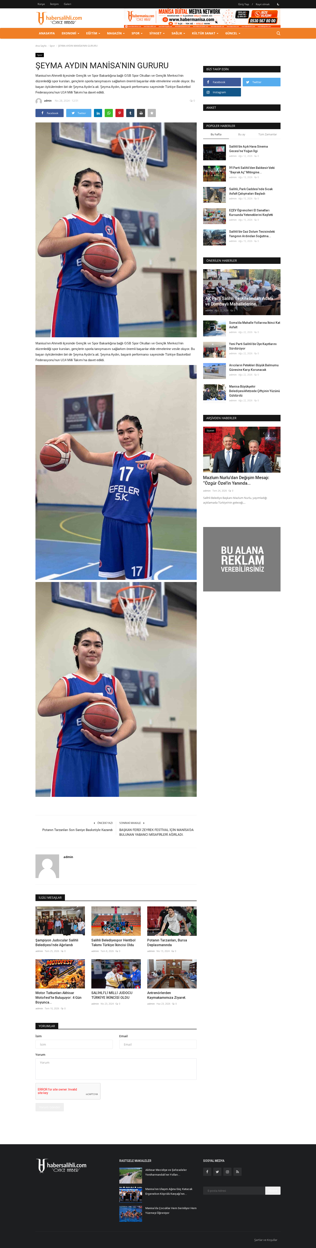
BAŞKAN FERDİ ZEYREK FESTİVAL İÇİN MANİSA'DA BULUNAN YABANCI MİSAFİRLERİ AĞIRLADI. (156, 832)
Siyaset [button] (156, 33)
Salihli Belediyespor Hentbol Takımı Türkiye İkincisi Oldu (113, 942)
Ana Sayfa (40, 45)
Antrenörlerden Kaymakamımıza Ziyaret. (166, 995)
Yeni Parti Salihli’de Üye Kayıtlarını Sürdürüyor (253, 346)
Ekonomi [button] (69, 33)
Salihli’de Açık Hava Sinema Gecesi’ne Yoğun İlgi (248, 149)
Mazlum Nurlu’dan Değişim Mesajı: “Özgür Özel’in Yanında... (236, 480)
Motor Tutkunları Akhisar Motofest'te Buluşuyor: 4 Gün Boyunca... (58, 997)
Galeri (67, 4)
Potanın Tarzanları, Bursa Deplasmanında (167, 942)
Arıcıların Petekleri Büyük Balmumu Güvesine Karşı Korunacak (254, 367)
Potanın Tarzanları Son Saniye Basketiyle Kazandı (77, 830)
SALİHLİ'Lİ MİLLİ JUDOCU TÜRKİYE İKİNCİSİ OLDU (111, 995)
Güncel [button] (231, 33)
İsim (38, 1036)
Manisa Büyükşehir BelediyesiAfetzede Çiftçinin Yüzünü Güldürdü (254, 391)
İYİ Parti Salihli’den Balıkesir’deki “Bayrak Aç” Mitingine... (252, 170)
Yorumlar (47, 1026)
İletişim (54, 4)
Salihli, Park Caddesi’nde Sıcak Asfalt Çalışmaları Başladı (251, 191)
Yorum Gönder (49, 1107)
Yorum (40, 1054)
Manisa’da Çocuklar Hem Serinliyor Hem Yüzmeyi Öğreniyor (170, 1210)
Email (123, 1036)
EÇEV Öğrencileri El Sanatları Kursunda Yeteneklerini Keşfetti (251, 213)
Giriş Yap (243, 4)
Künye (41, 4)
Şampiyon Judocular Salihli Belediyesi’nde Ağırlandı (56, 942)
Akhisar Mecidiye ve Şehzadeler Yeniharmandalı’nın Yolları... (166, 1172)
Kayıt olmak (263, 4)
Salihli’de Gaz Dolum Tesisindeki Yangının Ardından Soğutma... (252, 234)
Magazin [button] (115, 33)
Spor (52, 45)
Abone (273, 1190)
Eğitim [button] (92, 33)
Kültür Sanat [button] (204, 33)
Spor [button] (136, 33)
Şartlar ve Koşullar (265, 1240)
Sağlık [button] (177, 33)
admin (48, 100)
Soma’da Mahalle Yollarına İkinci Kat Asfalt (254, 325)
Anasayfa (47, 33)
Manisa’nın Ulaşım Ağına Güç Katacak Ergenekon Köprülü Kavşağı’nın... (168, 1191)
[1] (278, 4)
